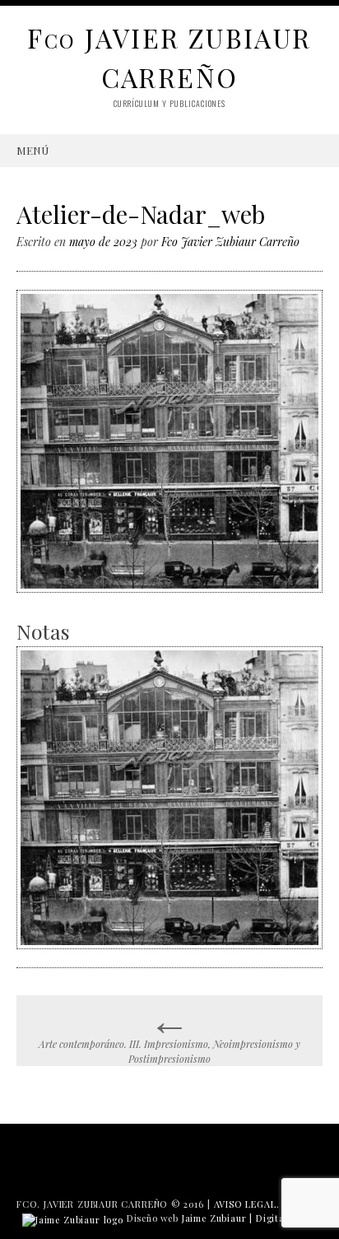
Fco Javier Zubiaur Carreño (230, 241)
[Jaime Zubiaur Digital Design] (72, 1218)
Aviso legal (245, 1204)
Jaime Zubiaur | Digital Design (252, 1218)
